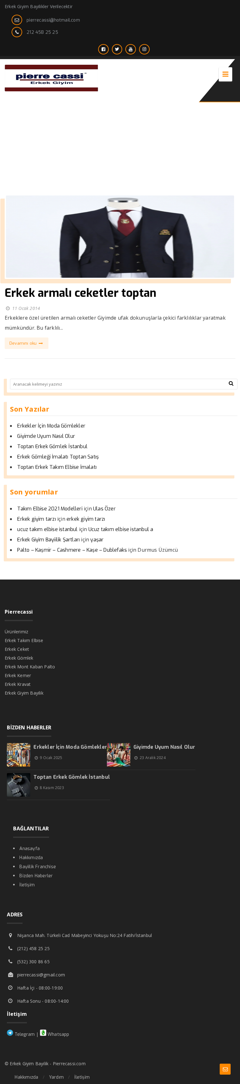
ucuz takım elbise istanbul (47, 529)
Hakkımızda (31, 858)
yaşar (96, 539)
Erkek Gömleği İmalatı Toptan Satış (58, 456)
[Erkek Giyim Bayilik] (51, 89)
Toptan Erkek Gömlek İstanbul (52, 446)
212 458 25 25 (42, 32)
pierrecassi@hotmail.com (53, 20)
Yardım (56, 1077)
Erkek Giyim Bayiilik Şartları (48, 539)
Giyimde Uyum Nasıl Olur (46, 436)
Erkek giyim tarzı (36, 519)
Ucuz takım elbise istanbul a (120, 529)
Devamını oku (23, 343)
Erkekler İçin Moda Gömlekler (51, 426)
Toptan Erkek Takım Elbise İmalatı (57, 467)
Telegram (24, 1034)
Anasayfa (29, 849)
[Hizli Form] (225, 1069)
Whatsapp (57, 1034)
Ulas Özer (104, 508)
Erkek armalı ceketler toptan (81, 293)
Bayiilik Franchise (37, 867)
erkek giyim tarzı (86, 519)
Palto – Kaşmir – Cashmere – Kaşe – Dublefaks (72, 550)
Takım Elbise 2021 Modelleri (49, 508)
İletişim (27, 885)
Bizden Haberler (36, 876)
